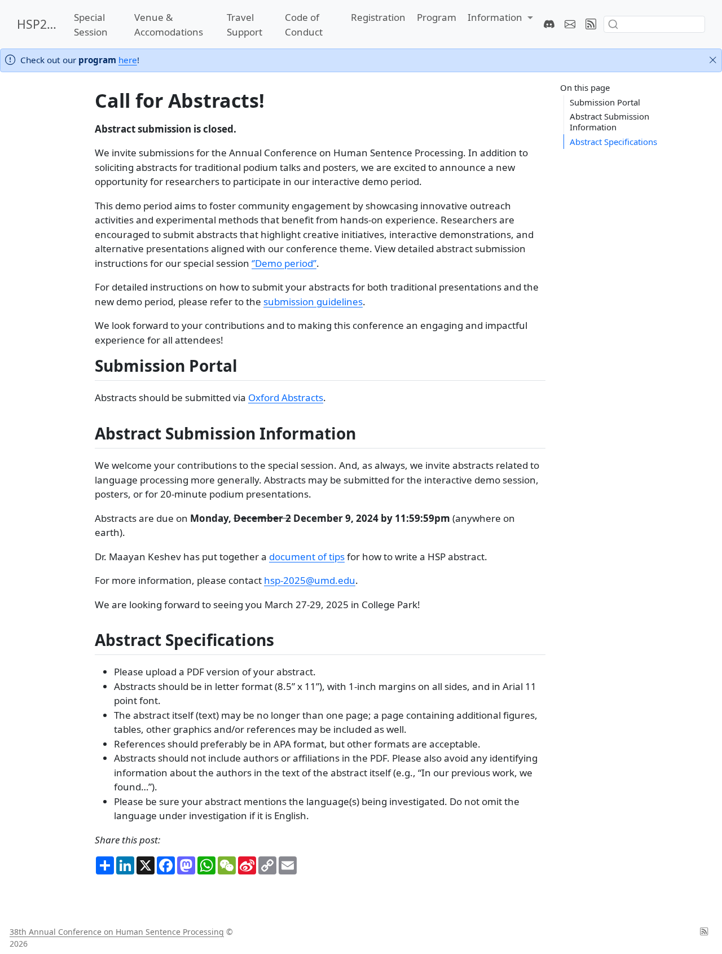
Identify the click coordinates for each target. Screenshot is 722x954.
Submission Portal (605, 102)
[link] (500, 18)
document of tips (307, 556)
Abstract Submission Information (609, 122)
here (127, 59)
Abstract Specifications (613, 141)
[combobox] (654, 24)
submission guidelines (313, 301)
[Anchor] (248, 365)
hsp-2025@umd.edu (309, 580)
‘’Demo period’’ (284, 263)
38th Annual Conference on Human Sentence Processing (117, 931)
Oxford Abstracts (285, 397)
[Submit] (613, 24)
